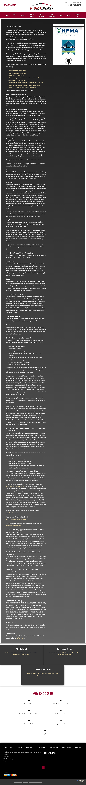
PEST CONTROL (41, 15)
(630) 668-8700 (20, 638)
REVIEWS (69, 15)
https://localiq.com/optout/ (13, 513)
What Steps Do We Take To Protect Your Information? (22, 87)
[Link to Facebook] (43, 767)
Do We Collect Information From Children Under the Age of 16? (24, 85)
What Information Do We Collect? (17, 71)
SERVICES (23, 15)
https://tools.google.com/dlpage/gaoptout (17, 519)
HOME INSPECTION (52, 15)
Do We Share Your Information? (16, 75)
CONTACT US (78, 15)
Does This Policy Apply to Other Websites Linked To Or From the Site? (26, 83)
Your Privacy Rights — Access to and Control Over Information (24, 78)
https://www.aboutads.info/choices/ (15, 486)
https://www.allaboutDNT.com (13, 525)
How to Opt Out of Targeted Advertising (19, 80)
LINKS (61, 15)
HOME (7, 15)
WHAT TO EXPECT (32, 15)
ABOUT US (14, 15)
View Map (6, 761)
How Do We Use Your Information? (17, 73)
